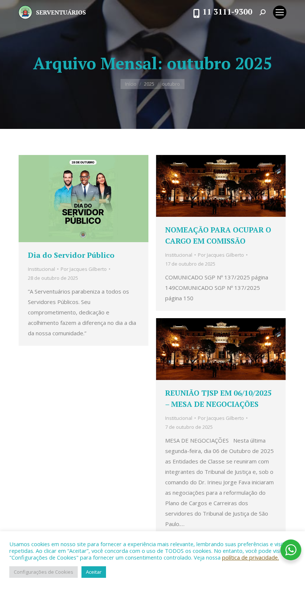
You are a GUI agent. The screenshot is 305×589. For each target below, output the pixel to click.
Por (84, 269)
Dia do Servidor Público (71, 255)
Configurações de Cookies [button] (43, 572)
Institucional (41, 269)
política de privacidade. (250, 557)
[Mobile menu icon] (279, 12)
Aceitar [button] (94, 572)
